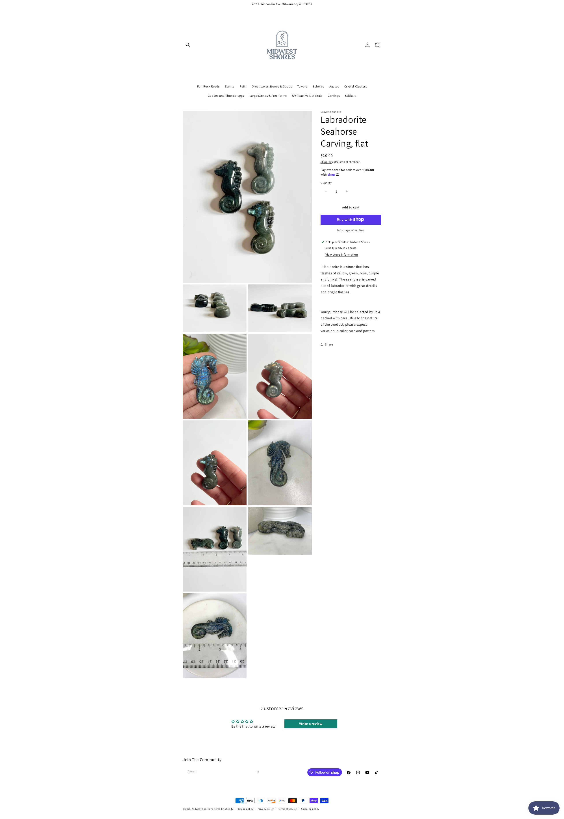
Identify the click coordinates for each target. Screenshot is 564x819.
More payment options (350, 230)
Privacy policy (266, 808)
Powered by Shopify (222, 808)
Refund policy (245, 808)
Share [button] (329, 344)
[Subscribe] (257, 772)
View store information (341, 254)
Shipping (326, 161)
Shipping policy (310, 808)
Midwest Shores (201, 808)
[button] (188, 45)
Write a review (310, 723)
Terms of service (287, 808)
